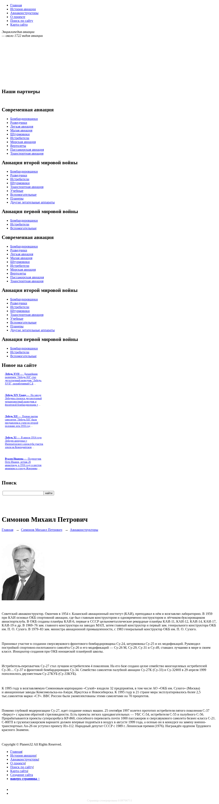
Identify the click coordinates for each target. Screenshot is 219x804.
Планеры (17, 198)
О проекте (17, 17)
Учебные (16, 191)
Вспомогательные (23, 194)
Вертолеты (18, 146)
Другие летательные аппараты (32, 202)
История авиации (23, 9)
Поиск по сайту (21, 20)
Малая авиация (21, 130)
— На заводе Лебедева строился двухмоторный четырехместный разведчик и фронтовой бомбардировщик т (23, 400)
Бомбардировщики (24, 119)
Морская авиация (23, 142)
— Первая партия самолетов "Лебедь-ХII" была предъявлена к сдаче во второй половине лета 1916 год (21, 421)
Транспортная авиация (26, 153)
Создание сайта (21, 775)
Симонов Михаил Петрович (41, 530)
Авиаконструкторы (24, 13)
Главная (16, 5)
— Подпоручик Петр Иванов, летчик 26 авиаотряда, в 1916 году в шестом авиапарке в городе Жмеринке (23, 463)
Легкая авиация (21, 126)
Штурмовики (20, 134)
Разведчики (18, 122)
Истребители (19, 138)
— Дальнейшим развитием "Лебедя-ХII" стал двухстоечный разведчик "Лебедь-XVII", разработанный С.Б (23, 378)
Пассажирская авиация (27, 149)
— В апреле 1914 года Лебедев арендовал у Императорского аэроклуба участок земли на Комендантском (24, 442)
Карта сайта (19, 24)
